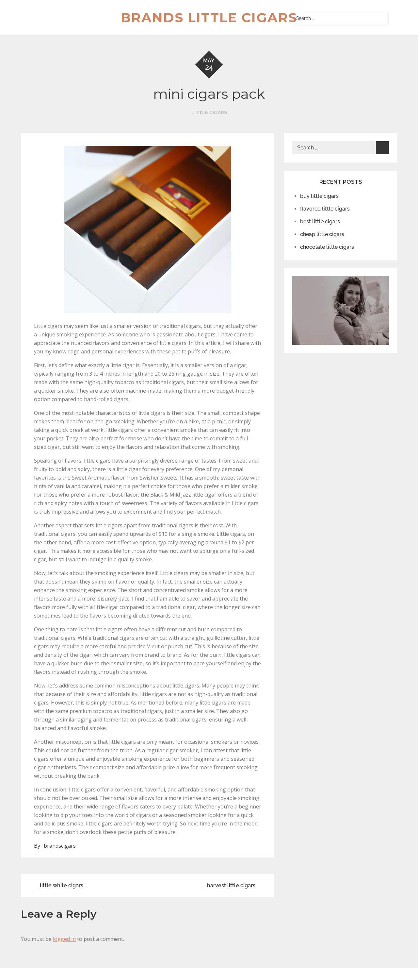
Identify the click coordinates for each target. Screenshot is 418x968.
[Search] (382, 18)
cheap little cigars (322, 234)
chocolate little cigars (327, 247)
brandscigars (60, 845)
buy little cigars (319, 196)
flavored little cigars (325, 209)
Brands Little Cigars (209, 17)
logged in (64, 939)
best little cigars (320, 221)
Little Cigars (209, 112)
